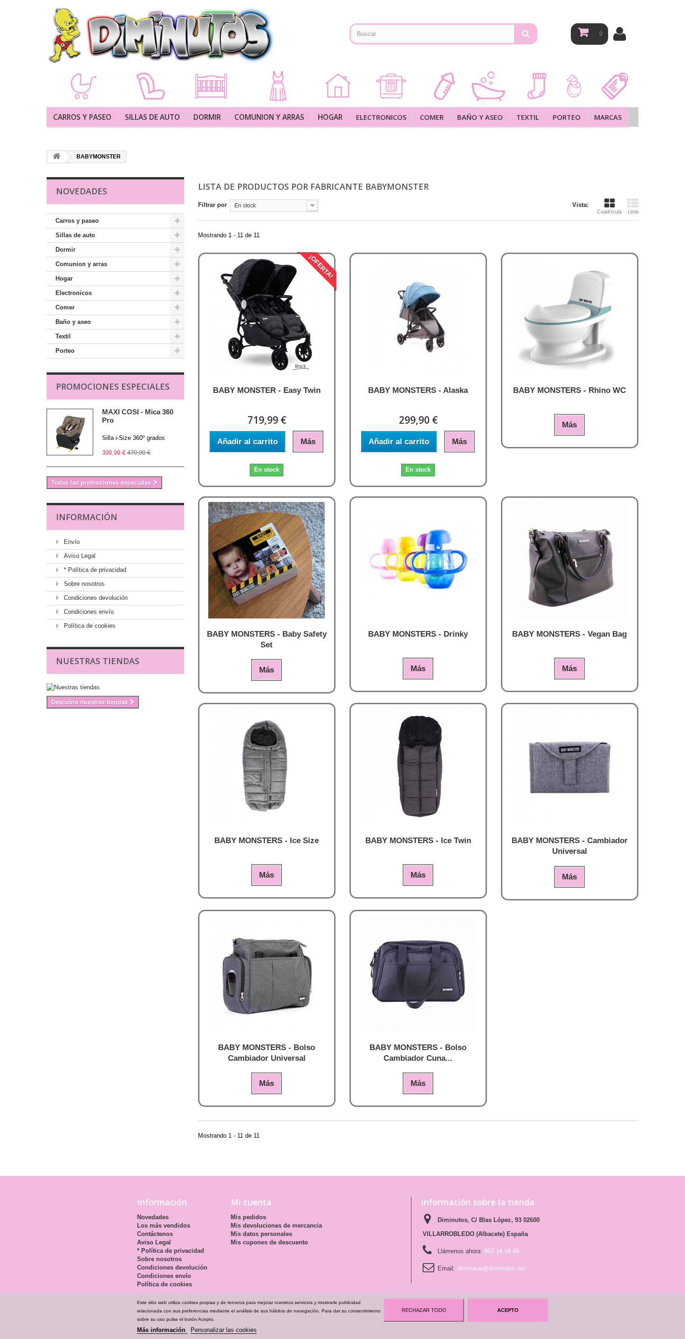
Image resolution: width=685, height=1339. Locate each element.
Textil (527, 117)
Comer (432, 117)
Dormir (207, 117)
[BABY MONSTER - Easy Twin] (267, 316)
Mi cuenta (251, 1202)
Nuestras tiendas (97, 660)
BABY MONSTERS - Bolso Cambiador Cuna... (418, 1053)
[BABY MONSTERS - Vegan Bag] (570, 560)
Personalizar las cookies (224, 1329)
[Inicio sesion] (619, 34)
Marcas (608, 117)
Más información (162, 1329)
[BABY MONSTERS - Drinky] (418, 560)
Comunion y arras (269, 117)
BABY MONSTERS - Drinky (418, 634)
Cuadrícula (609, 211)
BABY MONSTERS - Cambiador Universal (570, 846)
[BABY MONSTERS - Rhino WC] (570, 316)
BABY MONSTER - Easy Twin (267, 390)
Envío (71, 541)
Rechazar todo (424, 1310)
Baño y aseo (480, 117)
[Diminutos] (161, 35)
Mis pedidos (248, 1217)
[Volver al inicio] (56, 157)
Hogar (330, 117)
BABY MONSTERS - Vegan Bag (569, 634)
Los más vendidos (163, 1225)
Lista (633, 211)
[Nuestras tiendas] (115, 687)
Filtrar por (212, 204)
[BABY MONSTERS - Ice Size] (267, 766)
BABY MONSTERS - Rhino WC (569, 390)
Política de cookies (89, 625)
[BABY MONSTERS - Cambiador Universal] (570, 766)
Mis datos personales (261, 1233)
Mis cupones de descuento (269, 1242)
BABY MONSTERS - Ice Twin (418, 840)
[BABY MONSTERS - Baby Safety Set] (267, 560)
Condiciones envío (88, 611)
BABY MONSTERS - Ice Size (266, 840)
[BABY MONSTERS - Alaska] (418, 316)
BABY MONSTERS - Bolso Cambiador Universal (266, 1053)
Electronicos (381, 117)
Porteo (567, 117)
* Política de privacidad (94, 569)
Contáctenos (155, 1233)
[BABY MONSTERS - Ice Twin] (418, 766)
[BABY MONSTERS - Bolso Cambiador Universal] (267, 973)
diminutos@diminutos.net (491, 1268)
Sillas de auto (152, 117)
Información (86, 516)
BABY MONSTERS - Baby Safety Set (267, 639)
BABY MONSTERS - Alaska (418, 390)
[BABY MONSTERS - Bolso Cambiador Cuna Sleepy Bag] (418, 973)
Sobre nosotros (83, 583)
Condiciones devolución (95, 597)
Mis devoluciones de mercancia (276, 1225)
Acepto (508, 1310)
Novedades (153, 1217)
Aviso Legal (79, 555)
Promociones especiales (113, 386)
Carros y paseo (82, 117)
